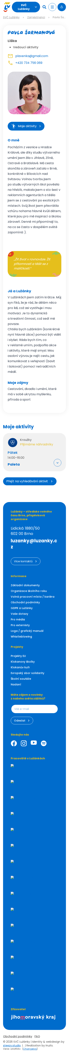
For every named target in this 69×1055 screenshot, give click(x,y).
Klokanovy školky (23, 662)
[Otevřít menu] (52, 7)
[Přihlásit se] (62, 7)
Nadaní (16, 684)
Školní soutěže (21, 679)
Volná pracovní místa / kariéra (32, 597)
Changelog (30, 1048)
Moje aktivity (27, 126)
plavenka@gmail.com (31, 56)
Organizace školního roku (29, 591)
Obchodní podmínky (25, 602)
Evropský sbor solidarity (27, 673)
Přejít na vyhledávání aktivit (27, 481)
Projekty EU (18, 656)
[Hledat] (45, 7)
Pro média (18, 619)
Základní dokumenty (25, 585)
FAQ (37, 1036)
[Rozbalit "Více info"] (57, 463)
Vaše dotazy (19, 614)
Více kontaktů (23, 561)
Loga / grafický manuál (27, 631)
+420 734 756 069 (28, 63)
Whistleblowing (21, 636)
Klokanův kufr (20, 667)
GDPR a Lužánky (22, 608)
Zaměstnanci (36, 17)
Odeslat (19, 720)
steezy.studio (12, 1045)
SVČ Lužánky (24, 7)
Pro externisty (20, 625)
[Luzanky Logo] (7, 7)
